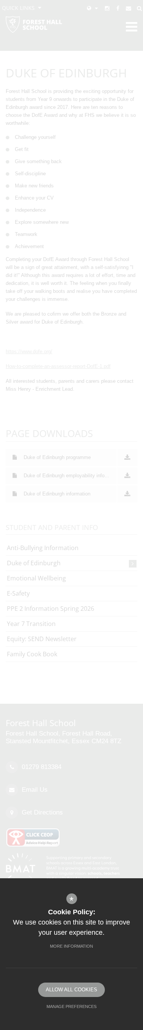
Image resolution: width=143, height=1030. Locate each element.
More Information (71, 946)
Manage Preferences (71, 1006)
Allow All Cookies (71, 989)
